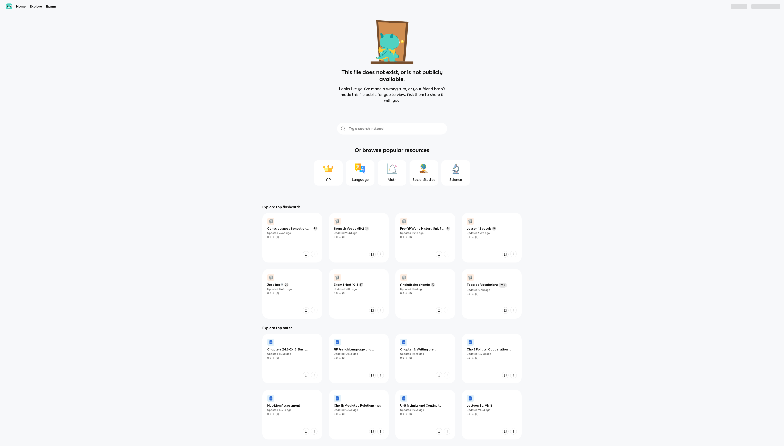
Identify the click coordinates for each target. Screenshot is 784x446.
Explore (36, 6)
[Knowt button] (306, 254)
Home (21, 6)
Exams (51, 6)
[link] (292, 237)
